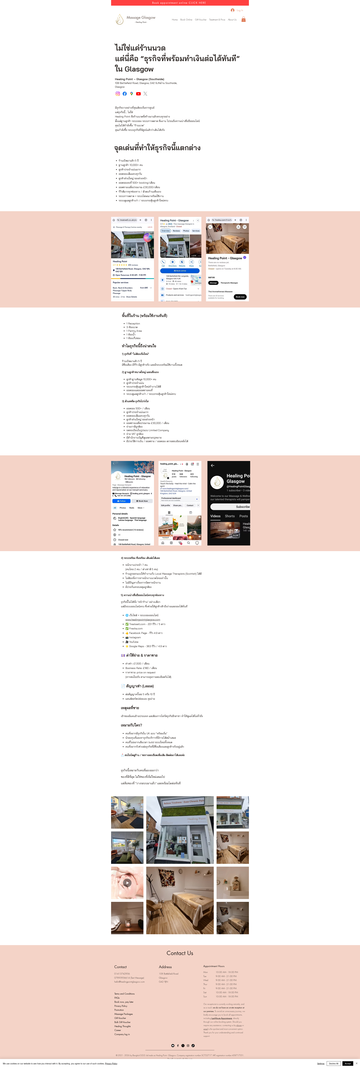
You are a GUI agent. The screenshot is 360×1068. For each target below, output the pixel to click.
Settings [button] (320, 1063)
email (205, 1029)
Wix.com (188, 1058)
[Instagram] (118, 93)
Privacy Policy (111, 1063)
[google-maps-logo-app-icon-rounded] (131, 93)
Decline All (333, 1063)
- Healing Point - (141, 22)
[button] (217, 19)
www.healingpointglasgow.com (142, 619)
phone (239, 1025)
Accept (348, 1063)
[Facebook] (124, 93)
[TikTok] (193, 1045)
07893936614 (122, 977)
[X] (145, 93)
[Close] (356, 1063)
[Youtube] (138, 93)
